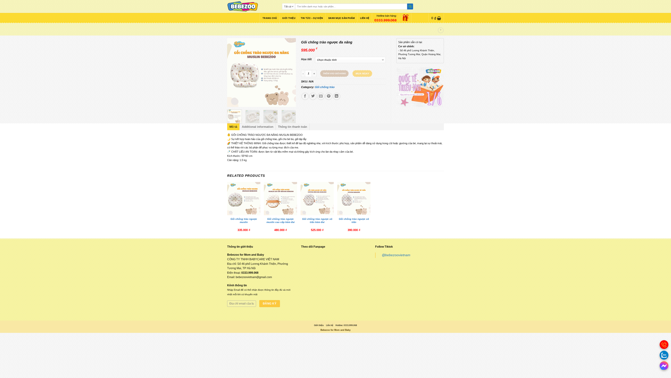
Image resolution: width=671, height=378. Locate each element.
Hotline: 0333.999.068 (346, 325)
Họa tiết (306, 59)
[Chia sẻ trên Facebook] (305, 96)
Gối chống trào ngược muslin (243, 220)
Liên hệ (364, 18)
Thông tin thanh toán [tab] (292, 126)
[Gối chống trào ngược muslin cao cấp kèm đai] (280, 198)
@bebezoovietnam (396, 255)
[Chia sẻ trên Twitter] (312, 96)
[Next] (290, 72)
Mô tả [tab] (233, 126)
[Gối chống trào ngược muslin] (243, 198)
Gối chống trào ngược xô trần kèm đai (317, 220)
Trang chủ (269, 18)
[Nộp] (410, 6)
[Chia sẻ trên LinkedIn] (336, 96)
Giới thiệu (288, 18)
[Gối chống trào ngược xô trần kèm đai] (317, 198)
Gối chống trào (325, 87)
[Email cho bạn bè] (320, 96)
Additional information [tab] (257, 126)
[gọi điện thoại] (664, 344)
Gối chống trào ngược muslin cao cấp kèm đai (280, 220)
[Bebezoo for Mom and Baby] (252, 6)
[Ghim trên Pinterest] (328, 96)
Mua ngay (362, 73)
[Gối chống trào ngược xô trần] (353, 198)
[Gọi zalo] (664, 355)
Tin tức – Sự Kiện (312, 18)
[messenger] (664, 365)
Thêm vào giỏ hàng (334, 73)
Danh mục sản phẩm (341, 18)
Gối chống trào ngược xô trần (354, 220)
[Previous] (233, 72)
